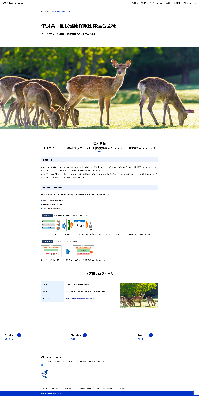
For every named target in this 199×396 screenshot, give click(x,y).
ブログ (151, 3)
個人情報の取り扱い (70, 388)
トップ (127, 3)
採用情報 (177, 3)
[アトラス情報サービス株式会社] (13, 3)
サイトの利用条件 (108, 388)
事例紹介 (143, 3)
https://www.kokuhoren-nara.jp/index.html (79, 298)
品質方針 (97, 388)
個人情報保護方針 (57, 388)
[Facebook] (42, 365)
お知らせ (159, 3)
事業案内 (135, 3)
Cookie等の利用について (123, 388)
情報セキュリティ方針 (85, 388)
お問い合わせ (187, 3)
